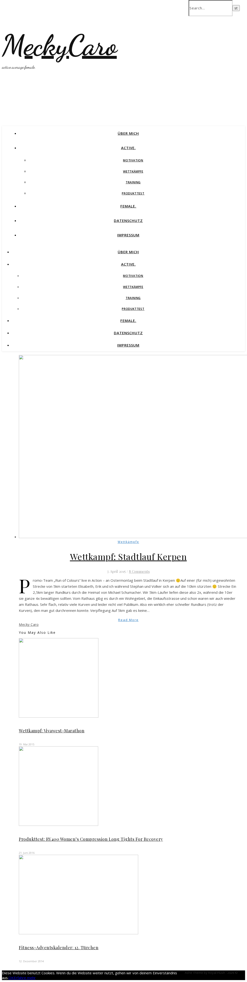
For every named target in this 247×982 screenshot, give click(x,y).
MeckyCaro (59, 45)
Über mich (128, 133)
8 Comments (139, 571)
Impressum (128, 235)
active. (128, 147)
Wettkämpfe (133, 171)
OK (11, 977)
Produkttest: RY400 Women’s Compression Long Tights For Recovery (91, 839)
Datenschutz (128, 220)
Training (133, 182)
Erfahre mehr (25, 977)
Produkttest (133, 193)
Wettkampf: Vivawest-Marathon (51, 731)
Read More (128, 620)
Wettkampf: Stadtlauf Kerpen (128, 556)
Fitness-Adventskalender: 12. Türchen (58, 947)
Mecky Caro (29, 624)
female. (128, 206)
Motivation (133, 160)
